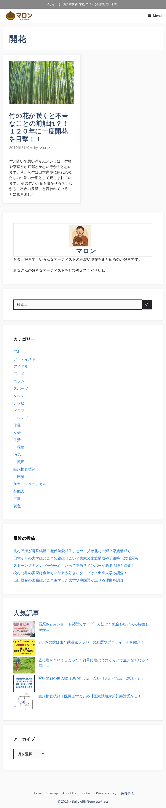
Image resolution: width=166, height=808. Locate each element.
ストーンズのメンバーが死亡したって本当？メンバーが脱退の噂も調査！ (74, 565)
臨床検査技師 (24, 469)
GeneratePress (98, 801)
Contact (86, 793)
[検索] (147, 304)
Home (37, 793)
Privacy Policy (106, 793)
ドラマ (18, 410)
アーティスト (24, 358)
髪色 (17, 505)
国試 (20, 476)
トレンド (20, 417)
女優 (17, 432)
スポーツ (20, 388)
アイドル (20, 366)
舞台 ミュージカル (29, 483)
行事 (17, 498)
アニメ (18, 373)
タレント (20, 395)
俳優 (17, 425)
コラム (18, 381)
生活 (17, 439)
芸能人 (18, 491)
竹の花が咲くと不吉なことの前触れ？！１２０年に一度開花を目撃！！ (39, 127)
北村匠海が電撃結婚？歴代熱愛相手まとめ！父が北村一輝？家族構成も (72, 550)
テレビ (18, 403)
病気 (17, 454)
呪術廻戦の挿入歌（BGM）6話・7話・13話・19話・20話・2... (90, 678)
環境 (20, 447)
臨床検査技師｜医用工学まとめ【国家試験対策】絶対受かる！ (89, 696)
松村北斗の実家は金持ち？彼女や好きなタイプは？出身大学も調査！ (70, 572)
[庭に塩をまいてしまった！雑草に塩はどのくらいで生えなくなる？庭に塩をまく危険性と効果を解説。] (24, 665)
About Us (69, 793)
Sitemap (52, 793)
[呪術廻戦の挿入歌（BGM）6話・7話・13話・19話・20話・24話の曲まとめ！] (24, 683)
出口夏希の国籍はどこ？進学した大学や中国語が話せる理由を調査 (68, 580)
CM (16, 351)
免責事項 (127, 793)
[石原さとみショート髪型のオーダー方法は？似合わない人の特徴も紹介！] (24, 629)
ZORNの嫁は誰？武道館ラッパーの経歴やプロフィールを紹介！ (91, 642)
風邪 (20, 461)
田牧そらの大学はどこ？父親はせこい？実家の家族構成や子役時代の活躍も (75, 558)
